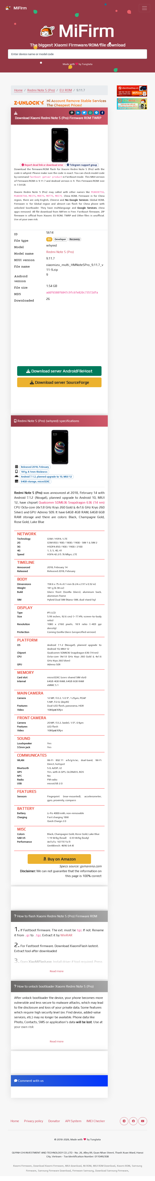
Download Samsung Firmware (111, 1170)
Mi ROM (87, 1166)
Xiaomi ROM (123, 1166)
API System (73, 1121)
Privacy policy (33, 1121)
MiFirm (20, 7)
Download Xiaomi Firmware (48, 1166)
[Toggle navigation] (144, 8)
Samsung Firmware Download (54, 1170)
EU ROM (66, 90)
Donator (54, 1121)
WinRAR (66, 935)
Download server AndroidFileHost (61, 371)
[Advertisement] (59, 331)
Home (18, 90)
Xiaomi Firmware (22, 1166)
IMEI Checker (95, 1121)
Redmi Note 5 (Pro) (41, 90)
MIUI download (73, 1166)
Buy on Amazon (61, 859)
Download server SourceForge (61, 382)
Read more (57, 971)
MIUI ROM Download (104, 1166)
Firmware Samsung (83, 1170)
